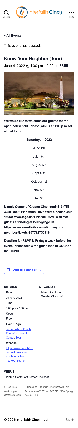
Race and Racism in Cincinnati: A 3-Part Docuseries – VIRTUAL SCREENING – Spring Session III (49, 391)
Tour (18, 337)
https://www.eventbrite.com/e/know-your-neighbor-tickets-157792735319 (19, 354)
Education (12, 333)
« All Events (12, 35)
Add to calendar (24, 270)
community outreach (18, 329)
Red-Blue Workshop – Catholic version (12, 390)
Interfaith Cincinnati (31, 420)
